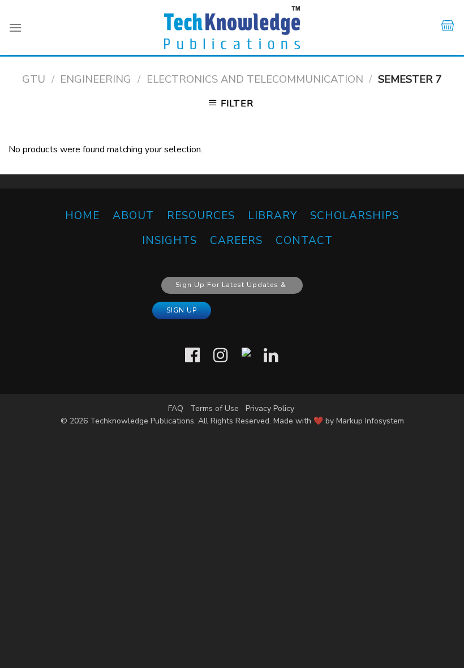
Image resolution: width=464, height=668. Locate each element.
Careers (236, 240)
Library (272, 215)
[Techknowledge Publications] (232, 27)
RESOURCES (201, 215)
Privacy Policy (270, 408)
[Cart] (448, 27)
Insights (169, 240)
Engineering (95, 79)
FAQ (175, 408)
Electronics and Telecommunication (255, 79)
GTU (33, 79)
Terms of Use (214, 408)
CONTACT (304, 240)
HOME (82, 215)
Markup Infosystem (370, 421)
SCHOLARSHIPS (354, 215)
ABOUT (133, 215)
